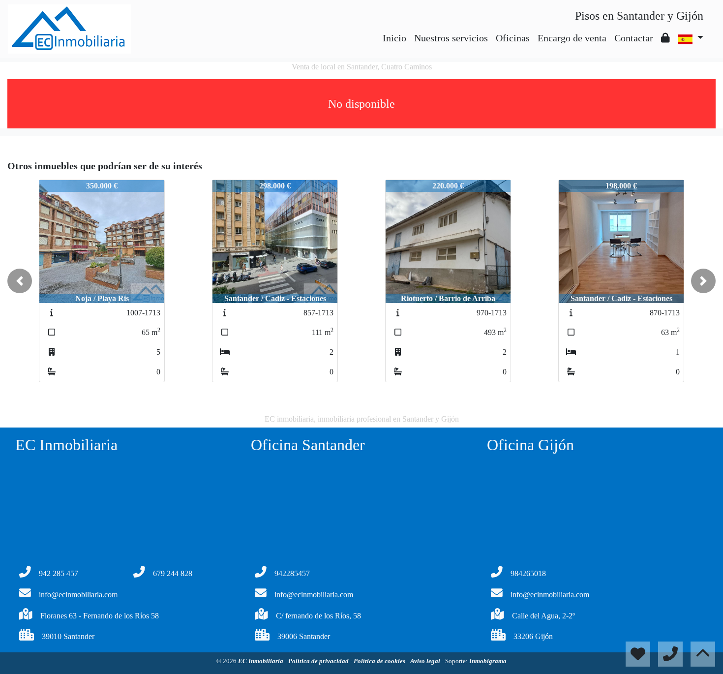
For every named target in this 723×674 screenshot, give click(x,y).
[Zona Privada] (665, 38)
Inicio (394, 37)
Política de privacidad (319, 661)
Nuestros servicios (451, 37)
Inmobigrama (488, 661)
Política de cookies (380, 661)
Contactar (633, 37)
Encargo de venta (572, 37)
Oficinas (513, 37)
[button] (19, 281)
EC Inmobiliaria (261, 661)
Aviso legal (426, 661)
